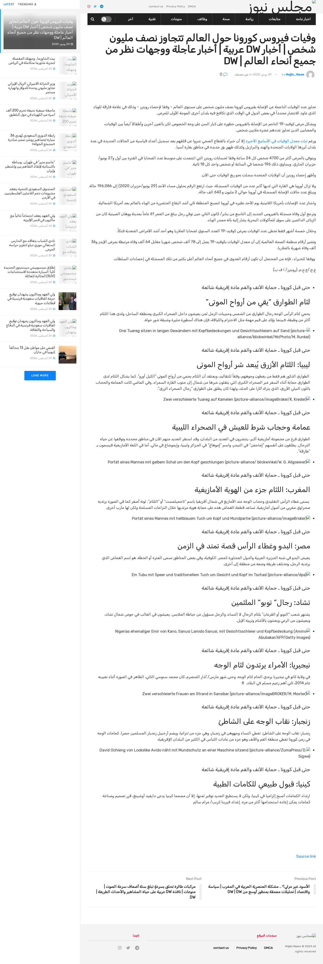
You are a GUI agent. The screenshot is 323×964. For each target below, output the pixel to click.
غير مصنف (242, 74)
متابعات (274, 19)
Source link (306, 856)
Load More (40, 375)
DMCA (192, 6)
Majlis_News (295, 74)
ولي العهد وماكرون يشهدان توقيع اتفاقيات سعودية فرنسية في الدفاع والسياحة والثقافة (30, 325)
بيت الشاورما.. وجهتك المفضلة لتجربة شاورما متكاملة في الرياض (32, 61)
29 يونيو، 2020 (262, 74)
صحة (226, 19)
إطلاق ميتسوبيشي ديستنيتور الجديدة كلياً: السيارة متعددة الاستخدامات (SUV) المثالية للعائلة (29, 272)
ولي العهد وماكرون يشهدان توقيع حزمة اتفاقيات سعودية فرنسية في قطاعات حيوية (31, 298)
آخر (130, 19)
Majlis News (293, 946)
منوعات (176, 19)
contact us (156, 6)
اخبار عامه (303, 19)
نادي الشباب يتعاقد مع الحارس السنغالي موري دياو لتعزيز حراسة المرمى (32, 245)
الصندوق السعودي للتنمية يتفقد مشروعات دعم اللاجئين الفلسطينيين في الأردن (29, 193)
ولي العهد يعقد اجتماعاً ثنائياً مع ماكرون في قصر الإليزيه (32, 218)
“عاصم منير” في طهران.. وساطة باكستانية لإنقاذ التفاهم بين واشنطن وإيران (30, 166)
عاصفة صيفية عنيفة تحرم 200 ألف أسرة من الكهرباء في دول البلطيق (30, 112)
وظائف (202, 19)
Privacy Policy (175, 6)
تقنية (152, 19)
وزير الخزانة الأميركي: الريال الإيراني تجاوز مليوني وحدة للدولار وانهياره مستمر (31, 88)
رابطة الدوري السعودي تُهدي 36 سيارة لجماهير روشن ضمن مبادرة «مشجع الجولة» (31, 139)
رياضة (249, 19)
